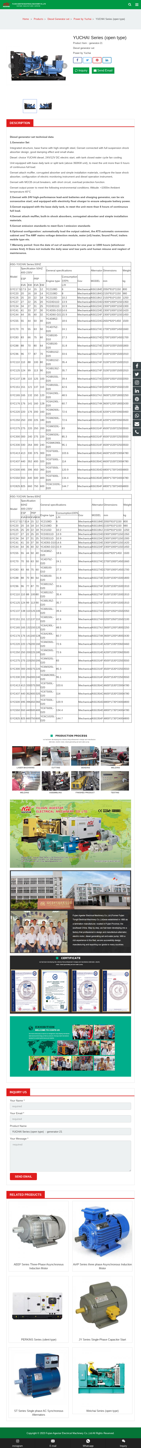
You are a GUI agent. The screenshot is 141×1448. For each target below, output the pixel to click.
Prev (11, 66)
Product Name (18, 1125)
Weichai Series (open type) (102, 1410)
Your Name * (17, 1100)
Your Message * (19, 1138)
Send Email (105, 70)
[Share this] (77, 60)
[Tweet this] (87, 60)
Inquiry (82, 70)
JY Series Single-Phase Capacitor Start (102, 1339)
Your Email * (17, 1113)
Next (64, 66)
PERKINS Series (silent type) (38, 1339)
